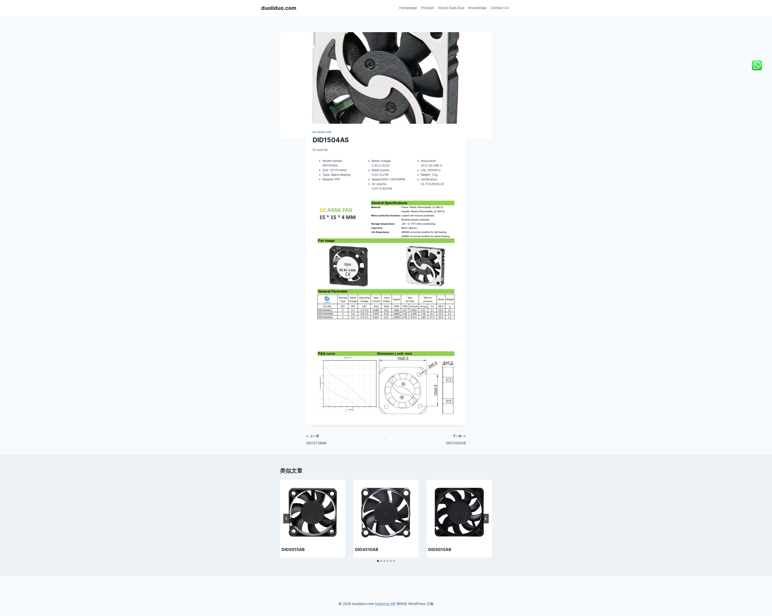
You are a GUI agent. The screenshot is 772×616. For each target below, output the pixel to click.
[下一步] (485, 518)
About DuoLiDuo (451, 8)
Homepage (408, 8)
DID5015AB (293, 549)
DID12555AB (456, 439)
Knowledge (477, 8)
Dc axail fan (322, 132)
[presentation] (312, 512)
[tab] (378, 561)
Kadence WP (385, 604)
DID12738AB (316, 439)
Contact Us (500, 8)
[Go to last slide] (286, 518)
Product (427, 8)
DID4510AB (366, 549)
